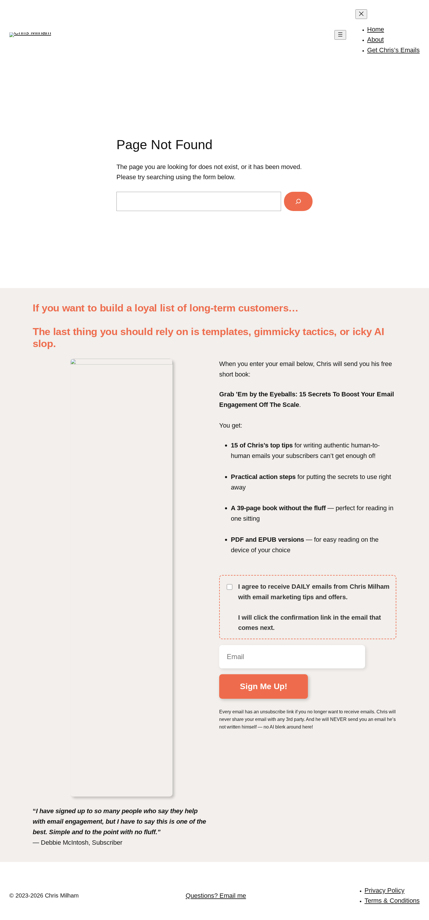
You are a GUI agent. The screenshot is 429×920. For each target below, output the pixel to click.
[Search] (298, 201)
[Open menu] (340, 35)
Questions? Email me (216, 895)
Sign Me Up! (263, 686)
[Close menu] (361, 14)
